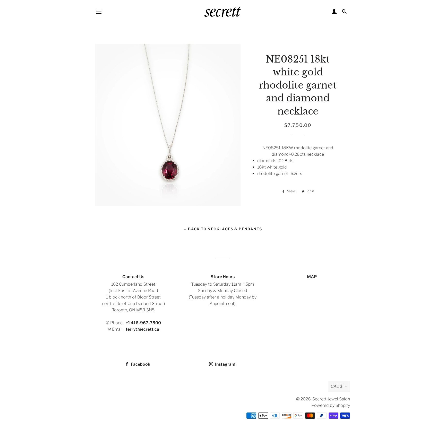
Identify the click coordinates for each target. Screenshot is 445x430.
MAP (312, 276)
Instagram (224, 364)
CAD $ (337, 386)
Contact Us (133, 276)
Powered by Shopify (331, 405)
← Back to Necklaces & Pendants (222, 229)
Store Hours (223, 276)
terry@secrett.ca (142, 329)
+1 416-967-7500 (143, 322)
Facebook (140, 364)
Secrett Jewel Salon (331, 399)
